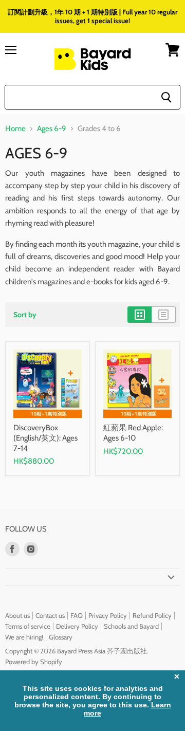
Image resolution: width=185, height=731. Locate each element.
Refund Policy (152, 615)
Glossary (60, 637)
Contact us (50, 615)
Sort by (24, 314)
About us (17, 615)
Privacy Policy (107, 615)
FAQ (76, 615)
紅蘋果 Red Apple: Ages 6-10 (133, 433)
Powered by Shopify (33, 661)
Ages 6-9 (51, 128)
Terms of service (27, 626)
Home (15, 128)
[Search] (166, 97)
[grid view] (139, 314)
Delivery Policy (77, 626)
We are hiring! (24, 637)
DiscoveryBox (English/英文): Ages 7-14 (45, 437)
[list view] (164, 314)
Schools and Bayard (131, 626)
